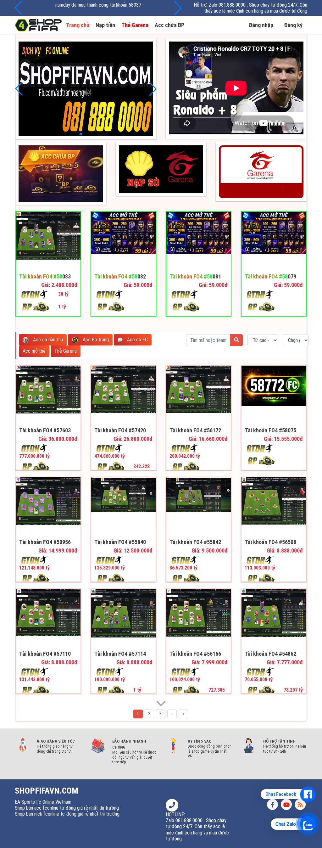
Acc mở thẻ (34, 351)
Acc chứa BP (169, 25)
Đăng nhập (261, 25)
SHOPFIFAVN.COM (46, 791)
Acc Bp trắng (95, 340)
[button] (178, 8)
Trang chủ (77, 25)
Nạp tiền (105, 25)
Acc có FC (137, 340)
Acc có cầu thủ (47, 340)
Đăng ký (293, 25)
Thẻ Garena (134, 25)
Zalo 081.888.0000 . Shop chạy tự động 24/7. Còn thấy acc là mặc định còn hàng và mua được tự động (255, 8)
